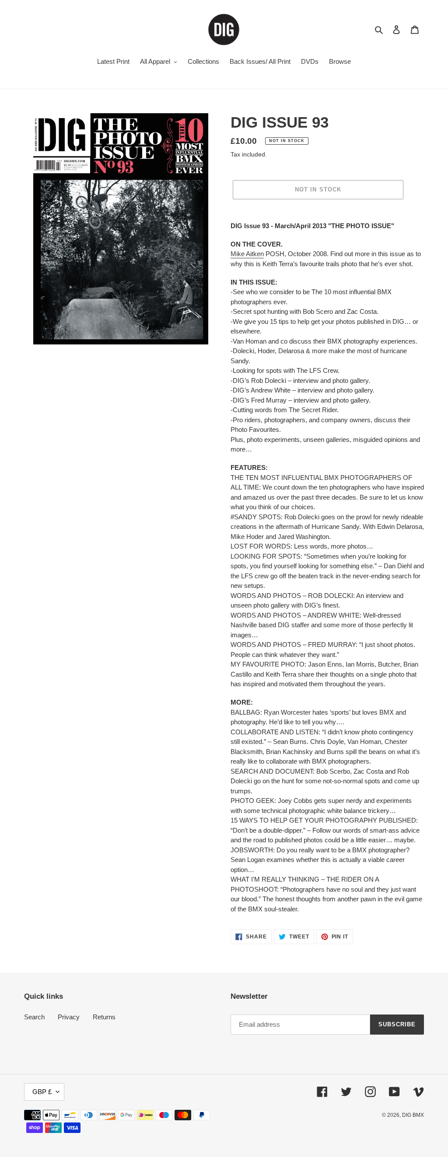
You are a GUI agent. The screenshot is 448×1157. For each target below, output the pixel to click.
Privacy (69, 1017)
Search (34, 1017)
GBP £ (42, 1091)
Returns (104, 1017)
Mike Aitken (247, 253)
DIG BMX (413, 1115)
